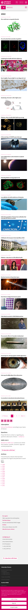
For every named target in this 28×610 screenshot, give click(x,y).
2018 (3, 475)
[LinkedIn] (8, 421)
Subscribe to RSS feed (9, 450)
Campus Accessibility (5, 577)
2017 (3, 477)
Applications (4, 585)
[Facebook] (2, 421)
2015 (3, 480)
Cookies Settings (14, 599)
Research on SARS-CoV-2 (7, 443)
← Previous (5, 416)
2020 (3, 471)
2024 (3, 464)
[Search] (17, 2)
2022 (3, 468)
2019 (3, 473)
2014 (3, 482)
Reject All (14, 603)
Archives (4, 524)
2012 (3, 485)
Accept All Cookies (14, 607)
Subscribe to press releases (8, 529)
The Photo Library (6, 520)
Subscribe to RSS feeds (11, 558)
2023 (3, 466)
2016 (3, 478)
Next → (23, 416)
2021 (3, 470)
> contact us (21, 436)
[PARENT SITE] (3, 7)
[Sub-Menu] (26, 7)
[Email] (11, 421)
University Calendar (5, 579)
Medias (10, 7)
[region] (14, 598)
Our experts (5, 516)
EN (20, 2)
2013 (3, 484)
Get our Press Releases (7, 427)
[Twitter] (5, 421)
